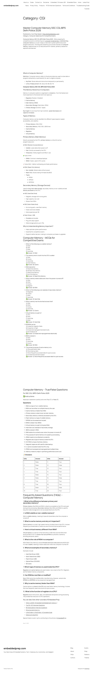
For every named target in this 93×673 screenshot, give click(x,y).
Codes (32, 2)
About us (26, 2)
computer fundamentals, (52, 41)
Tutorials (86, 9)
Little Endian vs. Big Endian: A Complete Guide (39, 612)
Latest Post (86, 2)
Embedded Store (72, 2)
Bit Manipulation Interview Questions (36, 608)
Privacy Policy (34, 5)
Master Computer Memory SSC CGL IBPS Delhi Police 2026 (44, 29)
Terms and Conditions (68, 5)
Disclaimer (46, 2)
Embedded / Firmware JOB (58, 2)
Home (79, 2)
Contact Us (38, 2)
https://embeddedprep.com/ (51, 34)
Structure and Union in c (33, 610)
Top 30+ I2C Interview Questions (35, 605)
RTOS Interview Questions (53, 5)
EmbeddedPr (60, 618)
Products (42, 5)
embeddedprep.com (11, 5)
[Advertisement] (46, 61)
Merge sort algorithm (32, 615)
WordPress (86, 668)
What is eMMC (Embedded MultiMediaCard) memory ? (41, 603)
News (27, 5)
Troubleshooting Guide (82, 5)
